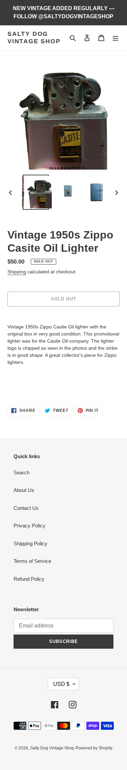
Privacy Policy (29, 525)
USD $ (61, 684)
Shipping (16, 271)
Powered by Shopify (94, 748)
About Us (24, 490)
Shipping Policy (30, 543)
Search (21, 472)
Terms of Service (32, 561)
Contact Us (26, 508)
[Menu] (115, 37)
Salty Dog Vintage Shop (34, 37)
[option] (36, 192)
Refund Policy (29, 579)
